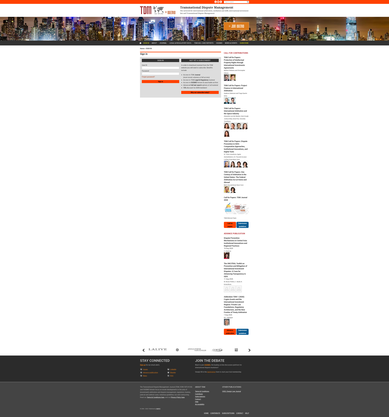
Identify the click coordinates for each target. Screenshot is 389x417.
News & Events (231, 43)
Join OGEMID (236, 26)
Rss (221, 2)
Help (196, 402)
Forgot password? (148, 77)
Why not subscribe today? (200, 92)
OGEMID (219, 43)
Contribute (199, 394)
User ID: (144, 65)
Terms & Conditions (202, 391)
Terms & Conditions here (155, 397)
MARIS (158, 409)
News (145, 376)
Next (249, 350)
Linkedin (215, 2)
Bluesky (218, 2)
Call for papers (230, 225)
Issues (145, 369)
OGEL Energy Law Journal (231, 391)
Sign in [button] (160, 81)
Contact (198, 399)
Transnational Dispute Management (157, 10)
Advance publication (230, 331)
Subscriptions (200, 396)
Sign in (146, 43)
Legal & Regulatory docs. (180, 43)
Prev (143, 350)
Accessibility (199, 404)
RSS (171, 376)
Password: (145, 71)
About (154, 43)
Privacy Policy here (178, 397)
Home (140, 43)
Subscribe (244, 43)
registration (211, 372)
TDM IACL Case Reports (203, 43)
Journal (163, 43)
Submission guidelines (242, 225)
